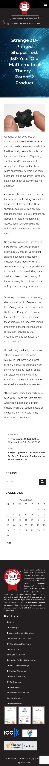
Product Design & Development (23, 660)
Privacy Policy (15, 687)
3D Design (14, 627)
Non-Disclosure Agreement (25, 18)
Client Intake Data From (20, 644)
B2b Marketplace (16, 704)
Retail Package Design (19, 665)
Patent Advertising (17, 676)
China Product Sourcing (20, 638)
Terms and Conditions (19, 693)
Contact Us (14, 649)
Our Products (15, 682)
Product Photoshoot (18, 671)
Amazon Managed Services (21, 633)
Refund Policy (15, 698)
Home (12, 622)
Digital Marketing (17, 655)
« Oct (8, 542)
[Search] (42, 482)
